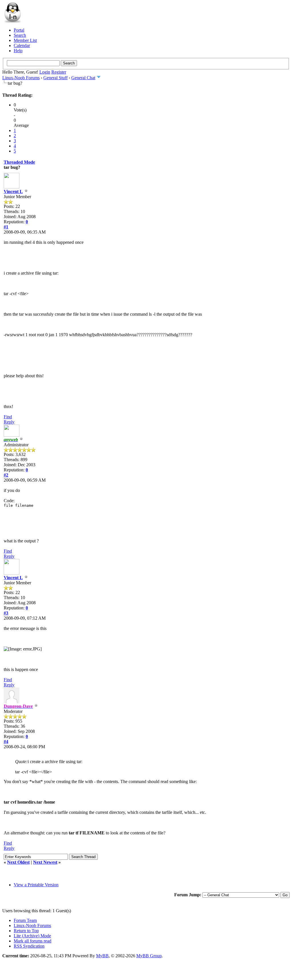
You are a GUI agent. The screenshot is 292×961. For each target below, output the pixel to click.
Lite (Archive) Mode (32, 935)
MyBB (102, 955)
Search (20, 35)
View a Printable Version (36, 884)
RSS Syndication (29, 946)
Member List (25, 40)
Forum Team (25, 920)
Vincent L (13, 191)
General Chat (83, 77)
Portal (19, 30)
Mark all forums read (32, 940)
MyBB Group (149, 955)
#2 (6, 475)
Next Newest (45, 862)
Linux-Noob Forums (21, 77)
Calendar (22, 45)
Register (58, 72)
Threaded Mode (19, 162)
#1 (6, 226)
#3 (6, 613)
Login (44, 72)
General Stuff (55, 77)
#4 (6, 741)
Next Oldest (18, 862)
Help (18, 50)
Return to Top (26, 930)
